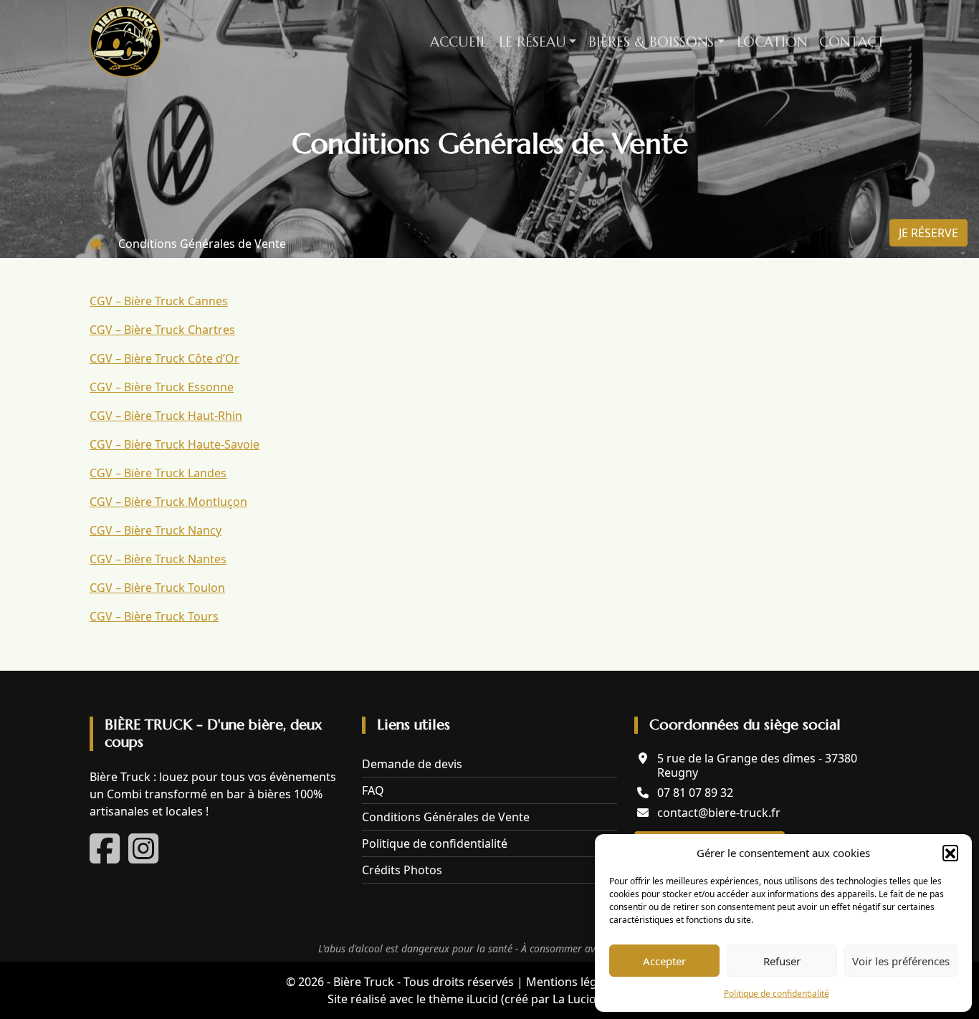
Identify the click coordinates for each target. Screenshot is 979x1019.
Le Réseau (532, 41)
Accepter (664, 961)
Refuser (782, 961)
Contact (852, 41)
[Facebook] (106, 857)
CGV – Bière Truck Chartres (162, 330)
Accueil (458, 41)
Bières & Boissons (651, 41)
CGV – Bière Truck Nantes (158, 559)
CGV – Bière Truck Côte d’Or (164, 358)
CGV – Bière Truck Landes (158, 473)
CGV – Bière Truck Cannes (159, 301)
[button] (950, 853)
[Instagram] (143, 857)
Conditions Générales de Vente (446, 817)
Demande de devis (412, 764)
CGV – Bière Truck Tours (154, 616)
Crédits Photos (402, 870)
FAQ (373, 790)
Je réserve (928, 233)
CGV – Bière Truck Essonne (162, 387)
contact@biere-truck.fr (718, 813)
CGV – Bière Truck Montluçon (168, 502)
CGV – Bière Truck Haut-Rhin (166, 416)
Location (772, 41)
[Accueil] (96, 244)
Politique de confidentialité (776, 993)
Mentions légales (572, 982)
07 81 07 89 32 (695, 792)
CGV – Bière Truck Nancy (155, 530)
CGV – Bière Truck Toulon (157, 587)
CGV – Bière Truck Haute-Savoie (174, 444)
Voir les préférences (901, 961)
